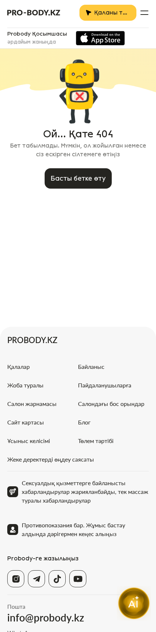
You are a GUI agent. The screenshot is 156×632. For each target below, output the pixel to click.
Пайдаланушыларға (104, 385)
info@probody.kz (45, 617)
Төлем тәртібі (96, 440)
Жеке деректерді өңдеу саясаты (50, 459)
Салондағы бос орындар (111, 403)
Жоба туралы (25, 385)
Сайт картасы (25, 422)
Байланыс (91, 366)
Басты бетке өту (78, 178)
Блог (84, 422)
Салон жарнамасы (32, 403)
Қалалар (18, 366)
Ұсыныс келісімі (28, 440)
